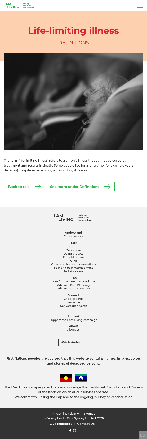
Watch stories (70, 342)
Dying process (73, 253)
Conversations (73, 236)
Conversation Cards (73, 306)
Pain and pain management (73, 267)
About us (73, 329)
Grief (73, 260)
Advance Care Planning (73, 285)
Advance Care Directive (73, 288)
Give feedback (61, 424)
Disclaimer (72, 413)
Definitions (73, 250)
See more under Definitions (74, 187)
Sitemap (89, 413)
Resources (73, 302)
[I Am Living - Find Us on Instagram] (74, 431)
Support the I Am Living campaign (73, 320)
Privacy (57, 413)
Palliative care (73, 271)
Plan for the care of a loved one (73, 281)
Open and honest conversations (73, 264)
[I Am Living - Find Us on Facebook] (70, 431)
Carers (73, 246)
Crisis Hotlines (73, 299)
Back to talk (19, 187)
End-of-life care (73, 257)
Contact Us (86, 424)
